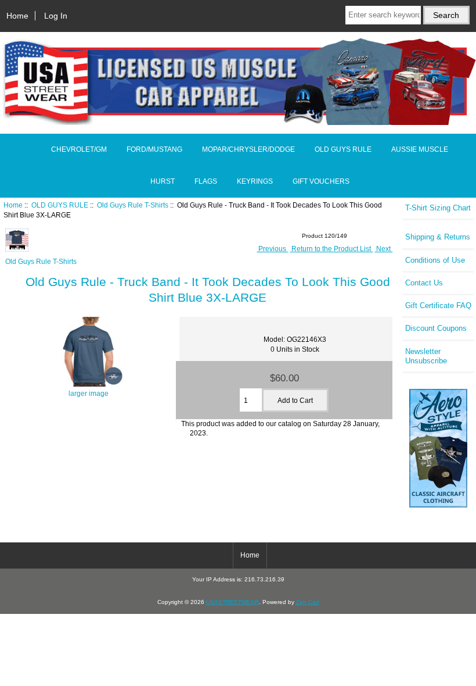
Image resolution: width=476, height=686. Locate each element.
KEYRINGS (255, 181)
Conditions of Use (435, 260)
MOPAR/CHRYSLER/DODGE (248, 149)
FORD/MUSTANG (154, 149)
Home (17, 15)
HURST (162, 181)
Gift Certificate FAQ (438, 305)
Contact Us (424, 282)
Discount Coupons (436, 328)
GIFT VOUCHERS (321, 181)
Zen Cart (307, 602)
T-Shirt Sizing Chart (438, 207)
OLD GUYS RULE (59, 205)
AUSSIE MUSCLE (419, 149)
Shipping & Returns (437, 237)
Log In (55, 15)
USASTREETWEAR (232, 602)
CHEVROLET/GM (79, 149)
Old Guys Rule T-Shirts (132, 205)
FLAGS (205, 181)
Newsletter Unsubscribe (426, 356)
